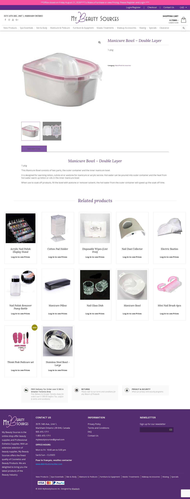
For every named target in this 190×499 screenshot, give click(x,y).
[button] (99, 42)
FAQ (90, 431)
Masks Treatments (130, 477)
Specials (174, 477)
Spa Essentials (57, 477)
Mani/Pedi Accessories (123, 65)
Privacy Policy (94, 424)
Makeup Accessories (151, 477)
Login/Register (133, 7)
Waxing (165, 477)
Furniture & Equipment (110, 477)
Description (33, 148)
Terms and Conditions (98, 428)
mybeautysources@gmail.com (50, 439)
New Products (42, 477)
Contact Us (169, 7)
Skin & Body (71, 477)
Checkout (152, 7)
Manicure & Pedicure (88, 477)
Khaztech (75, 489)
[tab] (34, 149)
